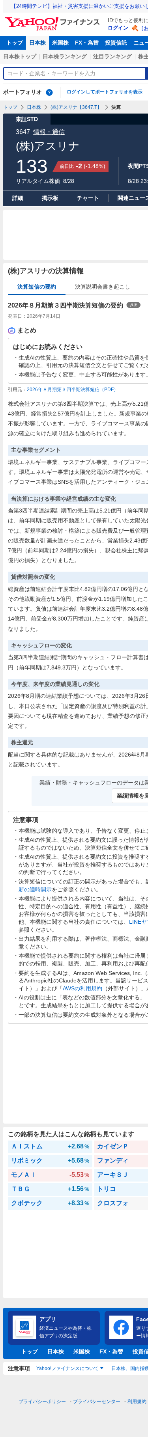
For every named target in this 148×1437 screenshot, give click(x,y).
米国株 (60, 42)
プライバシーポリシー (42, 1401)
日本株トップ (19, 56)
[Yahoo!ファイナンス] (53, 19)
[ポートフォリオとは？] (49, 92)
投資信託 (116, 42)
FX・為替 (87, 42)
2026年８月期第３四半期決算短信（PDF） (72, 389)
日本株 (37, 42)
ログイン (118, 28)
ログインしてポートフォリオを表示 (104, 92)
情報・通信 (49, 132)
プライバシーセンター (96, 1401)
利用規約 (136, 1401)
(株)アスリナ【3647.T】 (76, 107)
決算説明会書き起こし (102, 286)
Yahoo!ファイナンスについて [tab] (67, 1368)
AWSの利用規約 (82, 988)
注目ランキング (112, 56)
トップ (14, 42)
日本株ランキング (65, 56)
